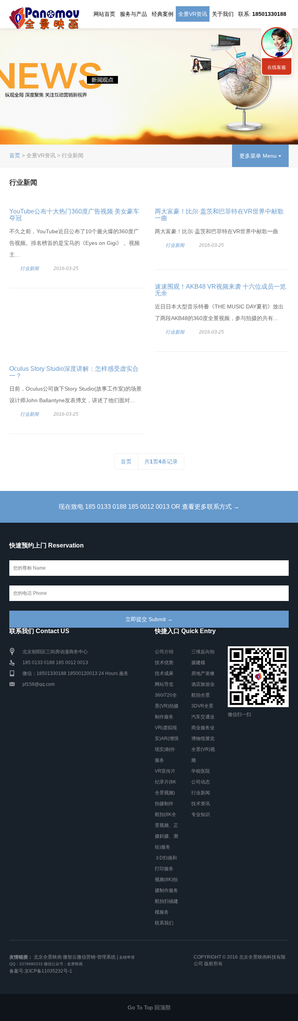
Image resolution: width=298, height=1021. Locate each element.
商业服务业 (203, 727)
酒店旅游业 (203, 684)
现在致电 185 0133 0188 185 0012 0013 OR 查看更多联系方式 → (149, 506)
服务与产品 (133, 14)
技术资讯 (200, 803)
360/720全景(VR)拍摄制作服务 (166, 706)
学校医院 (200, 771)
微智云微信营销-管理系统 (89, 957)
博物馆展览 (203, 738)
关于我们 (223, 14)
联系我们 (164, 923)
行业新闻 (29, 268)
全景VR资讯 (192, 14)
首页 (14, 155)
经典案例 (162, 14)
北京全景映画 (48, 957)
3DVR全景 (202, 706)
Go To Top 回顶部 (149, 1007)
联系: (262, 14)
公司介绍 (164, 651)
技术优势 (164, 662)
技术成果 (164, 673)
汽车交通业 (203, 717)
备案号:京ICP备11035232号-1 (40, 971)
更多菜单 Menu (258, 156)
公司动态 (200, 782)
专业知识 (200, 814)
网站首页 (104, 14)
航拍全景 (200, 695)
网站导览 (164, 684)
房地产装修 (203, 673)
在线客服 (276, 67)
